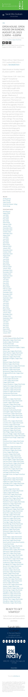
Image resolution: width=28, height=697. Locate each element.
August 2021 (6, 320)
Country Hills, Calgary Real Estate (12, 421)
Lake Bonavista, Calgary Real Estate (13, 491)
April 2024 (6, 263)
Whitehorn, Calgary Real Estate (12, 593)
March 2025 (6, 244)
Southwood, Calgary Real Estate (12, 562)
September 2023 (7, 276)
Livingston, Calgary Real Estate (12, 496)
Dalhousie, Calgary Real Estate (12, 430)
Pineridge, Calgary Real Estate (11, 522)
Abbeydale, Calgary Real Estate (12, 340)
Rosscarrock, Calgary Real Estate (12, 538)
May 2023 (6, 283)
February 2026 (7, 224)
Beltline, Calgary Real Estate (11, 364)
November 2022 (7, 294)
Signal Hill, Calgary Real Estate (12, 553)
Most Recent (6, 211)
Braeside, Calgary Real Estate (11, 369)
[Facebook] (7, 641)
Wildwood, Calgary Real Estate (12, 595)
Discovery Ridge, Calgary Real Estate (13, 434)
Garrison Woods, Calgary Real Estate (13, 463)
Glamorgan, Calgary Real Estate (12, 465)
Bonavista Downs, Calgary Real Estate (14, 366)
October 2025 (7, 231)
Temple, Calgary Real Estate (11, 573)
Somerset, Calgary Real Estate (11, 560)
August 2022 (6, 300)
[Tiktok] (18, 641)
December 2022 (7, 292)
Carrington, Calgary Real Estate (12, 388)
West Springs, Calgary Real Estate (12, 590)
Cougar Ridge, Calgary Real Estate (13, 415)
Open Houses (7, 202)
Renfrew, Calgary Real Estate (11, 529)
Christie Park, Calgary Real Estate (12, 401)
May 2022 (6, 305)
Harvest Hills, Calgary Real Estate (12, 469)
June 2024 (6, 259)
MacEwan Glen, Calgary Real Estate (13, 498)
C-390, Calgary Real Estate (10, 380)
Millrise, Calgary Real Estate (11, 505)
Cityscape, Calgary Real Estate (11, 404)
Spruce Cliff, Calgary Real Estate (12, 566)
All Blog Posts (7, 199)
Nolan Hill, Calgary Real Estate (12, 513)
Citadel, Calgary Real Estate (11, 402)
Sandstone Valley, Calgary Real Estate (13, 549)
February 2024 (7, 266)
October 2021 (7, 316)
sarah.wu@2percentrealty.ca (11, 6)
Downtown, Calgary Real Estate (12, 446)
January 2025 (7, 248)
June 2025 (6, 239)
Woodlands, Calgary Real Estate (12, 603)
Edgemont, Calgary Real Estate (12, 448)
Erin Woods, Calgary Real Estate (12, 450)
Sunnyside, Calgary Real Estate (12, 571)
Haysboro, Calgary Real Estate (11, 470)
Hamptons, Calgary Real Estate (12, 467)
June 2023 (6, 281)
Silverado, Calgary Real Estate (11, 557)
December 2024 (7, 250)
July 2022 (6, 301)
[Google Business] (24, 641)
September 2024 (7, 254)
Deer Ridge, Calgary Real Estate (12, 432)
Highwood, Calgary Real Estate (12, 481)
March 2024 (6, 265)
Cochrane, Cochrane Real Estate (12, 410)
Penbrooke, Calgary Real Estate (12, 520)
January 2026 (7, 226)
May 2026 (6, 219)
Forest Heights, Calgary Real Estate (13, 459)
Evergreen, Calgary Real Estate (12, 456)
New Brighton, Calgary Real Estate (13, 511)
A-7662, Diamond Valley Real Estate (13, 338)
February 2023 (7, 289)
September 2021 (7, 318)
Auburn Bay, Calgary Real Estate (12, 355)
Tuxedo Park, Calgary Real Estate (12, 579)
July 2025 (6, 237)
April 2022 (6, 307)
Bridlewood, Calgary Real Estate (12, 377)
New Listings (6, 200)
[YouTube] (15, 641)
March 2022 (6, 309)
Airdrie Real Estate (8, 344)
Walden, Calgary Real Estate (11, 586)
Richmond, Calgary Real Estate (11, 531)
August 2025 (6, 235)
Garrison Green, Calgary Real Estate (13, 461)
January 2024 (7, 268)
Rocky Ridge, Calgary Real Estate (12, 537)
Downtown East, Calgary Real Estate (13, 441)
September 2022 (7, 298)
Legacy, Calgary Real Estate (11, 492)
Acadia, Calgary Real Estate (11, 342)
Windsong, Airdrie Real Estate (11, 597)
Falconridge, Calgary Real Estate (12, 457)
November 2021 (7, 314)
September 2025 (7, 233)
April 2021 (6, 327)
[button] (6, 4)
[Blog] (4, 641)
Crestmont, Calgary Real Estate (12, 428)
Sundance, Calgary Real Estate (11, 570)
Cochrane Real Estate (9, 408)
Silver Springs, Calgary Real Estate (13, 555)
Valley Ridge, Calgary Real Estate (12, 581)
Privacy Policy (14, 667)
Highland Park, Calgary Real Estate (13, 479)
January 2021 (7, 333)
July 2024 (6, 257)
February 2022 (7, 311)
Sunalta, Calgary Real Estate (11, 568)
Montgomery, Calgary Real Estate (12, 507)
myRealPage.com (16, 676)
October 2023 (7, 274)
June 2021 (6, 323)
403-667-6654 (7, 4)
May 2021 (6, 325)
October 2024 (7, 252)
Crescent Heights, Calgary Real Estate (14, 426)
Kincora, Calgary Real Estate (11, 489)
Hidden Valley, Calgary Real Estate (13, 478)
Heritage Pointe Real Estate (11, 472)
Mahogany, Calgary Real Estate (12, 500)
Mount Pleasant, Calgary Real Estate (13, 509)
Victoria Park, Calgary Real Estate (12, 584)
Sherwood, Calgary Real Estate (12, 551)
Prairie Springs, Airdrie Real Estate (13, 524)
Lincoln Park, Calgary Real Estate (12, 494)
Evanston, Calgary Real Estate (11, 454)
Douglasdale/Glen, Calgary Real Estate (14, 435)
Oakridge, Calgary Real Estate (11, 514)
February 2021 (7, 331)
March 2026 (6, 222)
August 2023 (6, 277)
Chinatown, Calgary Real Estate (12, 399)
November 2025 (7, 230)
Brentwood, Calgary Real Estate (12, 371)
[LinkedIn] (21, 641)
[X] (13, 641)
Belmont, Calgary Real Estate (11, 362)
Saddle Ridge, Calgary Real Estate (12, 546)
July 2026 (6, 215)
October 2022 (7, 296)
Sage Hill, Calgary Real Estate (11, 548)
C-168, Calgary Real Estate (10, 378)
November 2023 (7, 272)
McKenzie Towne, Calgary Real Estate (14, 502)
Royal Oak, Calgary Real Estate (12, 540)
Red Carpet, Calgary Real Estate (12, 527)
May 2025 (6, 241)
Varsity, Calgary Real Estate (11, 582)
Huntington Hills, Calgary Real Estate (13, 483)
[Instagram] (10, 641)
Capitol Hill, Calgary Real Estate (12, 386)
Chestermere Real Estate (10, 393)
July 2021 (6, 322)
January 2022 (7, 312)
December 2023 (7, 270)
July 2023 (6, 279)
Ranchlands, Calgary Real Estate (12, 525)
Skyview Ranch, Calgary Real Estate (13, 559)
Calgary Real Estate (8, 382)
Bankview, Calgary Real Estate (11, 356)
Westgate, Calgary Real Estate (11, 592)
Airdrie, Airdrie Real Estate (11, 345)
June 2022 (6, 303)
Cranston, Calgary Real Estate (14, 39)
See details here (13, 65)
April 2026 (6, 221)
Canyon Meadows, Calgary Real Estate (14, 384)
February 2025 (7, 246)
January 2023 (7, 290)
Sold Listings (6, 206)
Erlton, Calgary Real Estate (10, 452)
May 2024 (6, 261)
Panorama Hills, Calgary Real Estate (13, 516)
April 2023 (6, 285)
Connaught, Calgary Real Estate (12, 411)
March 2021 (6, 329)
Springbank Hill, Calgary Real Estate (13, 564)
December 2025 (7, 228)
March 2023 (6, 287)
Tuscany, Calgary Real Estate (11, 577)
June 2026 (6, 217)
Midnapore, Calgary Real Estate (12, 503)
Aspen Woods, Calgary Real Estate (13, 353)
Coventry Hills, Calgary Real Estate (13, 423)
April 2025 (6, 243)
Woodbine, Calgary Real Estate (12, 601)
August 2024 (6, 255)
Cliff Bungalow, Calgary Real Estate (13, 406)
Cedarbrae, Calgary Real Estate (12, 389)
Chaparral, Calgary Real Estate (11, 391)
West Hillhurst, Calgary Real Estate (13, 588)
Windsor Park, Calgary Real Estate (13, 599)
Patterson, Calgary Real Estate (11, 518)
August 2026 (6, 213)
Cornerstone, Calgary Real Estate (12, 413)
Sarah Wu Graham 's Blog (10, 204)
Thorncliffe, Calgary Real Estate (12, 575)
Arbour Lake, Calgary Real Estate (12, 351)
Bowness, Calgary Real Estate (11, 367)
